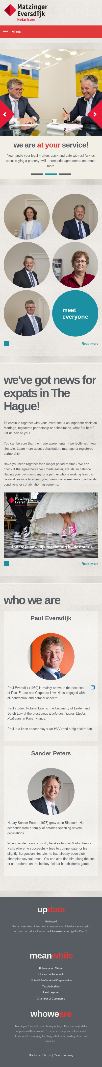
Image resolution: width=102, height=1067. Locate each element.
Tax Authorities (51, 986)
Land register (51, 992)
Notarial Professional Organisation (51, 980)
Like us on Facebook (51, 974)
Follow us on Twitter (51, 968)
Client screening (63, 1055)
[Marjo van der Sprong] (75, 286)
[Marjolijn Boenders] (27, 238)
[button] (7, 114)
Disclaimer (35, 1055)
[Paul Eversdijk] (27, 335)
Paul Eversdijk (51, 618)
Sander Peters (51, 753)
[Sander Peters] (75, 238)
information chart (60, 931)
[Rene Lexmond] (27, 286)
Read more (90, 343)
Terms (47, 1055)
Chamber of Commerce (51, 998)
